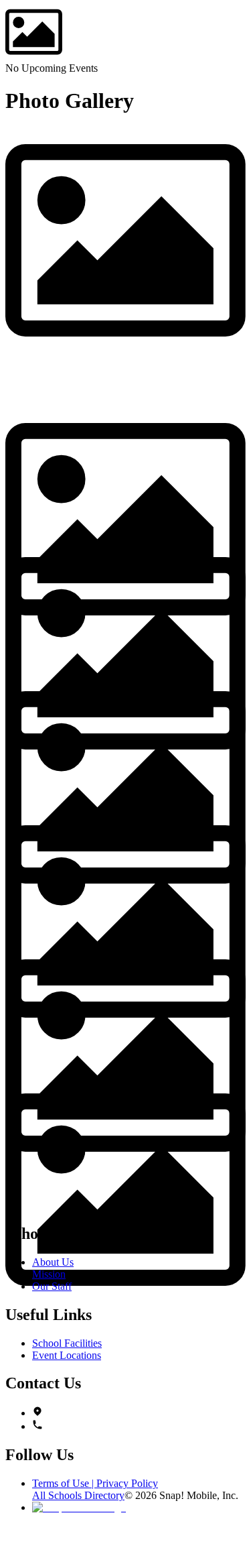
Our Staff (52, 1286)
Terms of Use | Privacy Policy (95, 1483)
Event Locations (66, 1355)
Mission (49, 1274)
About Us (53, 1262)
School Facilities (67, 1343)
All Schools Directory (78, 1495)
